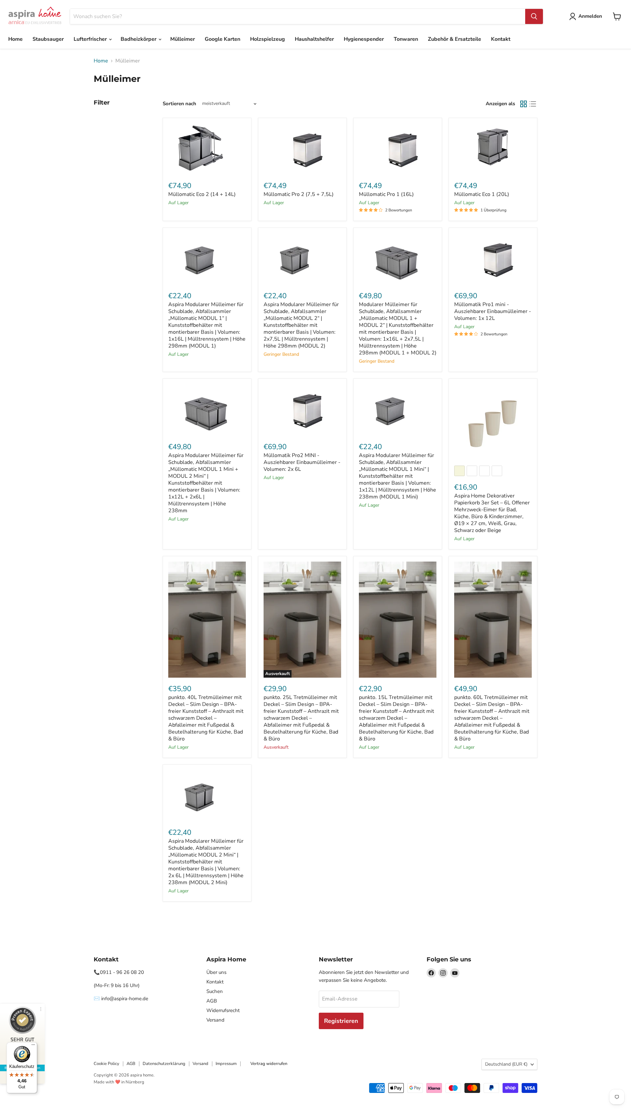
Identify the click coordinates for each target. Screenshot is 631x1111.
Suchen (214, 991)
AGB (211, 1001)
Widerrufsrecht (223, 1010)
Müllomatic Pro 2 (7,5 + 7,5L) (299, 194)
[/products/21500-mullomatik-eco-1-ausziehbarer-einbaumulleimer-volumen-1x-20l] (493, 149)
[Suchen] (534, 16)
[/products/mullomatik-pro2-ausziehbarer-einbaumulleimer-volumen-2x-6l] (302, 410)
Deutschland (506, 1064)
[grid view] (523, 104)
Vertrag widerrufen (268, 1064)
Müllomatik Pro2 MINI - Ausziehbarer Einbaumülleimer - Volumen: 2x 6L (302, 462)
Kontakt (500, 39)
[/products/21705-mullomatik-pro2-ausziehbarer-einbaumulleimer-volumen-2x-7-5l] (302, 149)
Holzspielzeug (267, 39)
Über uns (216, 972)
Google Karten (222, 39)
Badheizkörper (139, 39)
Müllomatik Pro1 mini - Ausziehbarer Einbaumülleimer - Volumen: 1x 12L (492, 311)
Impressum (226, 1064)
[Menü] (33, 1046)
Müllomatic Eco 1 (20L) (481, 194)
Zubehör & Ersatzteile (454, 39)
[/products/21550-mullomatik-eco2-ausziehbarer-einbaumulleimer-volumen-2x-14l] (207, 149)
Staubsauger (48, 39)
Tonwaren (406, 39)
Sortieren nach (179, 104)
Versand (215, 1020)
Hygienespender (364, 39)
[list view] (532, 104)
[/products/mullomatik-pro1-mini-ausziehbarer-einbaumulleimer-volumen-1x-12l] (493, 259)
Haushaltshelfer (314, 39)
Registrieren (341, 1021)
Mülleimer (182, 39)
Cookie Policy (106, 1064)
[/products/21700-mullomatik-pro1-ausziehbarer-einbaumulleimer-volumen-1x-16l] (397, 149)
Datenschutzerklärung (164, 1064)
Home (15, 39)
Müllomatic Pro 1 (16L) (386, 194)
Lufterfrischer (91, 39)
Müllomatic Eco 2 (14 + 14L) (202, 194)
